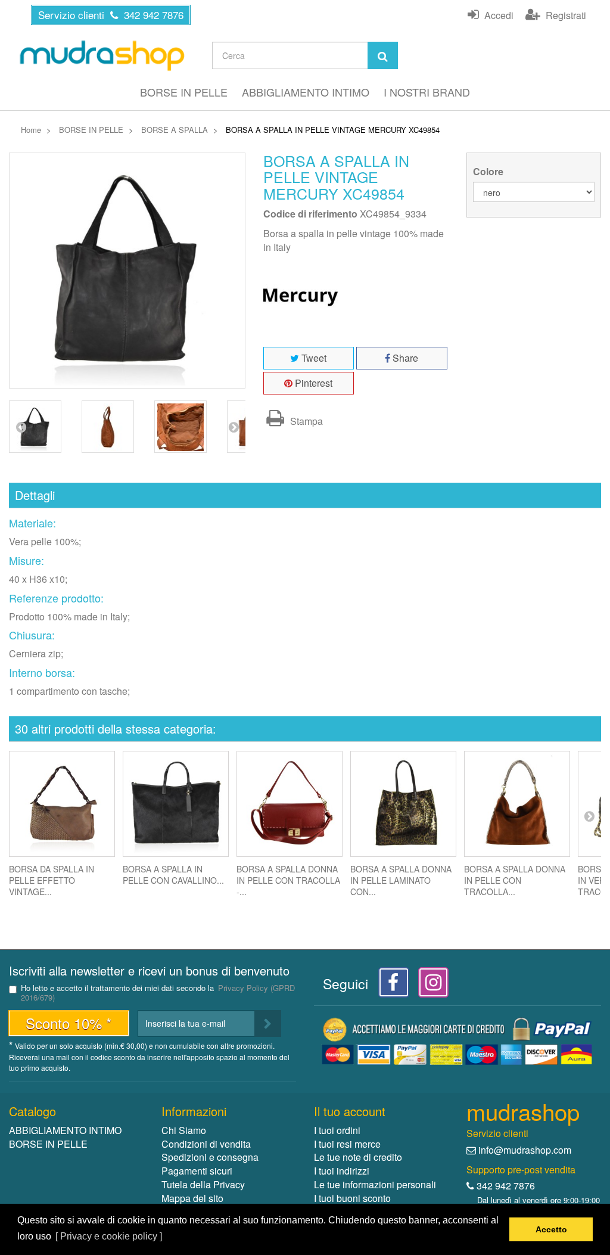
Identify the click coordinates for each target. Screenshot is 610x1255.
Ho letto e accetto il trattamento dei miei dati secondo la (158, 992)
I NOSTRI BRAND (427, 92)
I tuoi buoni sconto (352, 1198)
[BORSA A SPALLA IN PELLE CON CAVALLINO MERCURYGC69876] (176, 804)
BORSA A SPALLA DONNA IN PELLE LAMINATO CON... (401, 880)
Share (404, 358)
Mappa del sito (192, 1198)
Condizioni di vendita (206, 1144)
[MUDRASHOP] (101, 55)
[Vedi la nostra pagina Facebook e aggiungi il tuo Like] (390, 985)
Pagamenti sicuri (196, 1171)
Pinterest (312, 383)
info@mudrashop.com (524, 1150)
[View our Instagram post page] (429, 985)
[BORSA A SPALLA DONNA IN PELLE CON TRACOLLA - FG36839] (289, 804)
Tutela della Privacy (203, 1184)
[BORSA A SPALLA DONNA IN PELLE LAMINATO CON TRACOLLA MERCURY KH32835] (403, 804)
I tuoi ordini (337, 1130)
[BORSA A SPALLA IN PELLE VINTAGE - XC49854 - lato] (108, 426)
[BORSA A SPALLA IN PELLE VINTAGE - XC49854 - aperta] (180, 426)
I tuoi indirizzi (341, 1171)
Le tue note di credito (358, 1157)
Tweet (312, 358)
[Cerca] (383, 55)
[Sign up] (267, 1023)
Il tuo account (349, 1111)
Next (233, 427)
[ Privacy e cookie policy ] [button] (108, 1236)
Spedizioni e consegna (210, 1157)
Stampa (305, 421)
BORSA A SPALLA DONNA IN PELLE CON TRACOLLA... (514, 880)
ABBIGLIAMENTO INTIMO (305, 92)
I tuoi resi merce (347, 1144)
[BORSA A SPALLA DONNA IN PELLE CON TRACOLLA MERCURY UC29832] (517, 804)
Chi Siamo (183, 1130)
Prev (21, 427)
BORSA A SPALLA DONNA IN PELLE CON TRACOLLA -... (288, 880)
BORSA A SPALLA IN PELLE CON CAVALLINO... (173, 874)
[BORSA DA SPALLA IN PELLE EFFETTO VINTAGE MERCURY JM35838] (62, 804)
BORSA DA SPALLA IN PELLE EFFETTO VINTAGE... (51, 880)
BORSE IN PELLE (184, 92)
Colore (489, 171)
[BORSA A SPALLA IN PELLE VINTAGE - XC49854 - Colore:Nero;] (35, 426)
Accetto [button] (551, 1229)
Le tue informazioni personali (375, 1184)
